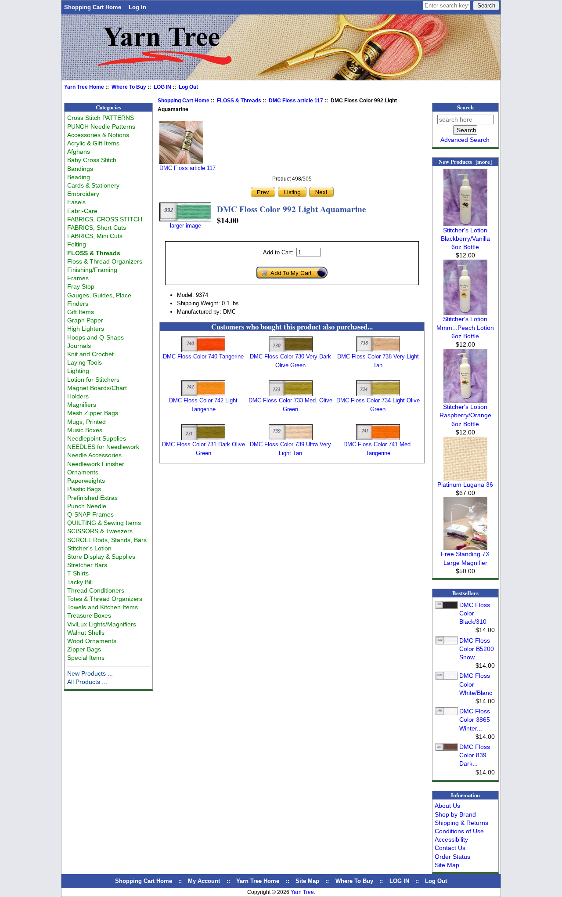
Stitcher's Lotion (89, 548)
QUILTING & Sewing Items (104, 522)
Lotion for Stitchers (93, 379)
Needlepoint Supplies (96, 438)
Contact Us (450, 847)
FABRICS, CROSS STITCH (104, 219)
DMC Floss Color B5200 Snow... (476, 649)
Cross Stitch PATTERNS (100, 117)
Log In (137, 7)
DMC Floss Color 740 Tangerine (203, 356)
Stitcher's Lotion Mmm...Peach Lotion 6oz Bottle (465, 327)
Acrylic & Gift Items (93, 143)
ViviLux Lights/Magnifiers (101, 624)
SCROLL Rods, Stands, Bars (107, 539)
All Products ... (87, 681)
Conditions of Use (459, 831)
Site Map (447, 864)
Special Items (85, 657)
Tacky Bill (80, 582)
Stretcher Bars (87, 564)
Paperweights (86, 480)
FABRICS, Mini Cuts (94, 235)
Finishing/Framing (92, 269)
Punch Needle (86, 506)
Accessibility (451, 839)
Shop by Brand (455, 814)
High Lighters (85, 328)
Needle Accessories (94, 455)
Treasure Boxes (89, 615)
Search (465, 107)
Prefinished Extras (92, 497)
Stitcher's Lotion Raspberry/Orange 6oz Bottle (465, 415)
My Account (204, 881)
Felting (76, 244)
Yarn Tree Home (84, 87)
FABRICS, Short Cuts (96, 227)
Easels (76, 202)
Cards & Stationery (93, 185)
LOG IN (162, 87)
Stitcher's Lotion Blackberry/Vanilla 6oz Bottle (465, 238)
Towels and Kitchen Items (102, 607)
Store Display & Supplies (101, 556)
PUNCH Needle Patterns (101, 126)
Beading (78, 177)
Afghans (78, 151)
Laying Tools (84, 362)
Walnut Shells (85, 632)
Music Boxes (84, 430)
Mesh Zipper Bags (92, 412)
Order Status (452, 856)
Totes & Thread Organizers (104, 598)
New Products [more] (465, 162)
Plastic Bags (84, 488)
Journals (79, 345)
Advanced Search (465, 139)
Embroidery (83, 193)
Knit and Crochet (90, 354)
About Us (447, 805)
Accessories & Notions (98, 134)
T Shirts (78, 573)
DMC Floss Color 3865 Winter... (474, 719)
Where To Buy (129, 87)
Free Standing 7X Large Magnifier (465, 558)
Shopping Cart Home (92, 7)
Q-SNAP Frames (90, 514)
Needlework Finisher (95, 463)
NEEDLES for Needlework (103, 446)
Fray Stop (80, 286)
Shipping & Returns (461, 822)
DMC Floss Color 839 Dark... (474, 755)
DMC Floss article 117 (296, 101)
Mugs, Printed (86, 421)
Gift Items (80, 311)
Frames (78, 278)
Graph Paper (85, 320)
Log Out (188, 87)
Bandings (80, 168)
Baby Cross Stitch (91, 159)
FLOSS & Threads (239, 101)
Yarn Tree (302, 892)
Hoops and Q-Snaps (95, 337)
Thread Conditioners (95, 590)
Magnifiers (81, 404)
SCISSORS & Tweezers (100, 531)
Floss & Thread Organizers (104, 261)
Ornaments (82, 472)
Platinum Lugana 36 (465, 484)
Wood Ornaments (91, 640)
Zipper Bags (84, 649)
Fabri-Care (82, 210)
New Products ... (90, 673)
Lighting (78, 370)
